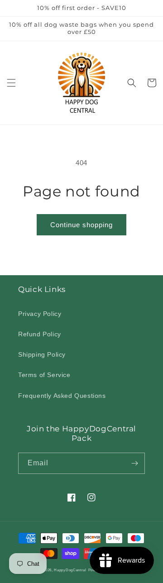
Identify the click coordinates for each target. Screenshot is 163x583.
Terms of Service (44, 374)
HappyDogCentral (70, 570)
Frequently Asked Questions (62, 395)
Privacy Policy (39, 313)
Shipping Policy (42, 354)
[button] (11, 83)
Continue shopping (81, 225)
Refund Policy (39, 334)
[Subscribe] (134, 463)
